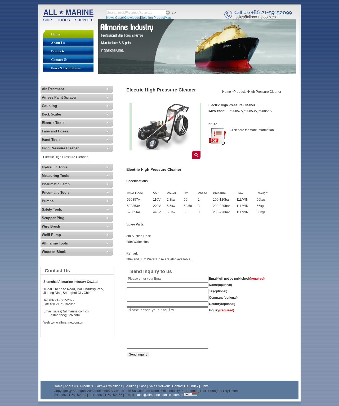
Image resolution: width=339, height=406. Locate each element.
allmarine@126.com (65, 315)
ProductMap (162, 18)
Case (119, 18)
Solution (147, 18)
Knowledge (132, 18)
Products (57, 50)
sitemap (177, 395)
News (110, 18)
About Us (58, 42)
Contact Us (59, 59)
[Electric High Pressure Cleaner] (165, 149)
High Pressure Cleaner (264, 92)
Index (194, 386)
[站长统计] (190, 395)
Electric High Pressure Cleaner (65, 157)
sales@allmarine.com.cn (71, 311)
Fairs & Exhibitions (66, 67)
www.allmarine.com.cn (67, 322)
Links (204, 386)
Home (55, 33)
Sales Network (160, 386)
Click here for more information (252, 130)
